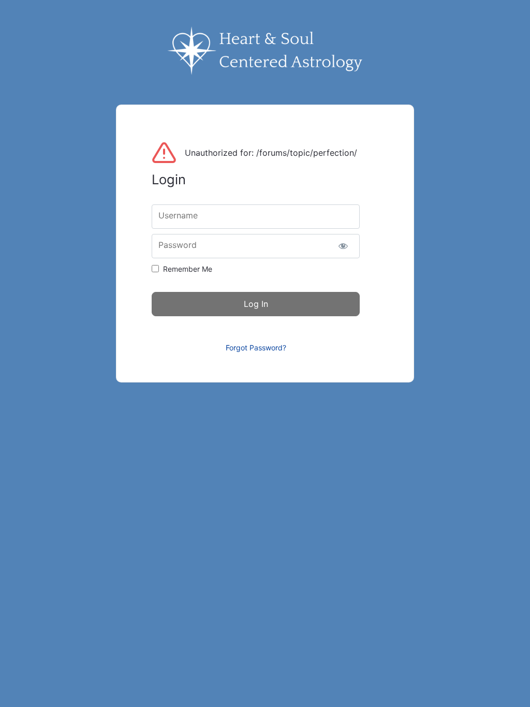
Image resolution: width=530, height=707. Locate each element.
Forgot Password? (256, 347)
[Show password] (343, 246)
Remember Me (187, 268)
